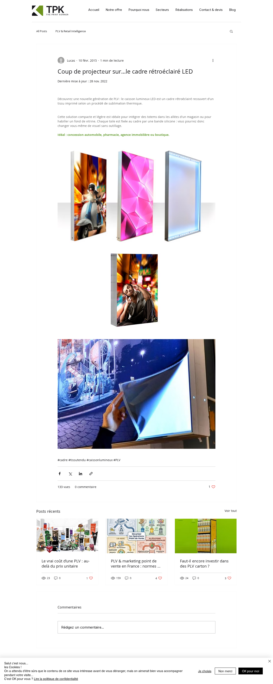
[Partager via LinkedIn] (80, 474)
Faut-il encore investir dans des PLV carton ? (204, 563)
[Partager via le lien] (91, 474)
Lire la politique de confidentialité (56, 679)
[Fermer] (269, 662)
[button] (113, 10)
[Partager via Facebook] (60, 474)
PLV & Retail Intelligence (70, 31)
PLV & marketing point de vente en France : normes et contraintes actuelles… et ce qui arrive (136, 563)
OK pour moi (250, 671)
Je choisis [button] (204, 671)
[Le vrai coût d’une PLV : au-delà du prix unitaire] (67, 536)
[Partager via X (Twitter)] (70, 474)
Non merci (225, 671)
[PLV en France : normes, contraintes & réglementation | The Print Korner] (136, 536)
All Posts (41, 31)
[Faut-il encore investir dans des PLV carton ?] (206, 536)
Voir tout (231, 511)
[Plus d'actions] (212, 60)
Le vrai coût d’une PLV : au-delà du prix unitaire (66, 563)
